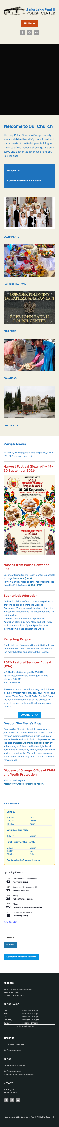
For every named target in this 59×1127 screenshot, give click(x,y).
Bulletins (10, 331)
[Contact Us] (29, 402)
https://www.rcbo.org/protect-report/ (24, 783)
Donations (10, 378)
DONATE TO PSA (29, 714)
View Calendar (10, 922)
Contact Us (11, 425)
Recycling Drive (20, 882)
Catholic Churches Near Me (21, 956)
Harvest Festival (15, 284)
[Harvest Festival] (29, 260)
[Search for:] (29, 937)
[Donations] (29, 354)
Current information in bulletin (24, 180)
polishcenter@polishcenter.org (20, 1074)
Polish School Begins (23, 899)
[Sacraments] (29, 213)
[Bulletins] (29, 307)
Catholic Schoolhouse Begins (27, 907)
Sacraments (11, 236)
